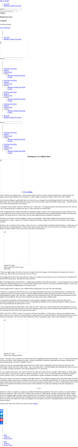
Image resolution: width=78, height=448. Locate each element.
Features (6, 70)
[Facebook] (39, 410)
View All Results (5, 27)
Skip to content (4, 1)
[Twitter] (39, 413)
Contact (10, 77)
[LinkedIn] (39, 416)
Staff (5, 435)
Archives (6, 437)
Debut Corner (8, 72)
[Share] (39, 422)
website (35, 403)
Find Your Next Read (10, 68)
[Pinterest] (39, 419)
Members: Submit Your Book (16, 75)
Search (2, 9)
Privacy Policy (8, 438)
